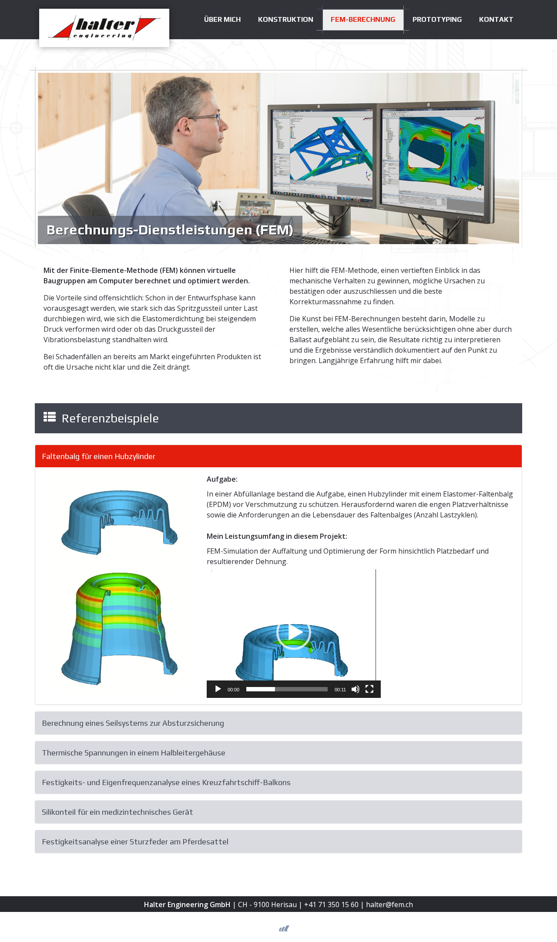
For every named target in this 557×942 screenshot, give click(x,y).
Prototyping (437, 19)
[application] (294, 632)
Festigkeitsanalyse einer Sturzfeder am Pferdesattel (135, 841)
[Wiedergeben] (218, 689)
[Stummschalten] (355, 689)
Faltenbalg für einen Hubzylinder (98, 456)
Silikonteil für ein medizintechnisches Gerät (117, 811)
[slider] (287, 689)
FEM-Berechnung (363, 19)
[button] (293, 632)
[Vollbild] (369, 689)
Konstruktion (285, 19)
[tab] (278, 456)
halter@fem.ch (389, 904)
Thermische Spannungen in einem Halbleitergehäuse (133, 752)
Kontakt (496, 19)
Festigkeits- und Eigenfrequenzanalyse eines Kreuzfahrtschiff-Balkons (166, 782)
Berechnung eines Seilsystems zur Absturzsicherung (133, 723)
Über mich (222, 19)
